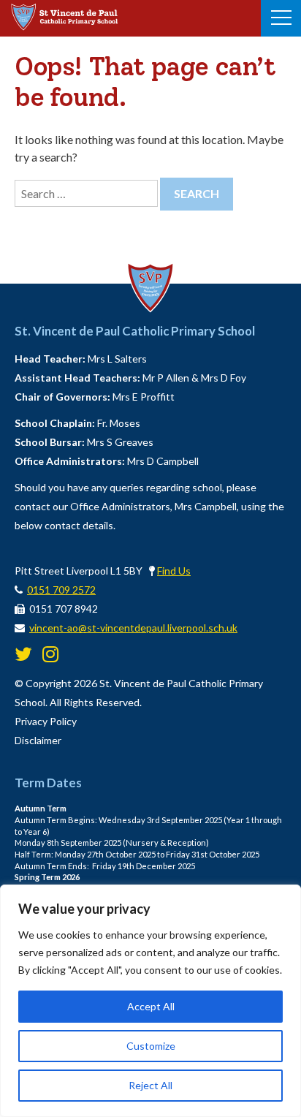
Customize (150, 1046)
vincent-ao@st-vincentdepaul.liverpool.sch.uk (133, 627)
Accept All (151, 1006)
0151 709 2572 (61, 589)
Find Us (174, 570)
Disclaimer (38, 740)
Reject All (150, 1085)
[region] (150, 1001)
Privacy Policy (46, 721)
